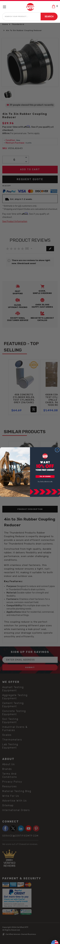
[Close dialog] (57, 450)
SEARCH (49, 16)
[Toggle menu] (5, 6)
